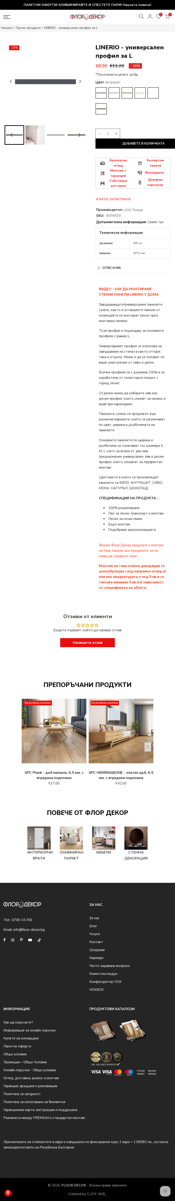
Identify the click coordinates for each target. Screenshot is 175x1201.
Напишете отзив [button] (88, 642)
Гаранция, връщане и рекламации (30, 1086)
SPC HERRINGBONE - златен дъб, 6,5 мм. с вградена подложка (121, 775)
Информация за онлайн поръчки (29, 1030)
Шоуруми (97, 950)
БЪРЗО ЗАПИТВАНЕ (113, 199)
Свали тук (155, 222)
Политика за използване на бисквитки (34, 1102)
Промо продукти (28, 28)
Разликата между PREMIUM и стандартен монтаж (44, 1118)
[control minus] (98, 134)
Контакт (96, 942)
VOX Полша (133, 210)
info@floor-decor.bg (29, 929)
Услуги (94, 934)
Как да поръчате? (18, 1022)
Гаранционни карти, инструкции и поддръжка (40, 1110)
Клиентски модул (103, 973)
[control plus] (117, 134)
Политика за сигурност (22, 1094)
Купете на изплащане (21, 1038)
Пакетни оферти (17, 1046)
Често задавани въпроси (109, 966)
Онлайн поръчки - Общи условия (29, 1070)
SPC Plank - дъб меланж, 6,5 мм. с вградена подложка (54, 775)
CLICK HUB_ (97, 1194)
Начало (7, 28)
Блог (93, 926)
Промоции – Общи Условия (25, 1062)
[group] (35, 135)
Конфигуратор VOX (105, 981)
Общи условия (14, 1054)
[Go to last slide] (11, 81)
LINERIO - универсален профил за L (71, 28)
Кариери (96, 958)
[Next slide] (80, 81)
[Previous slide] (27, 747)
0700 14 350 (22, 920)
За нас (94, 918)
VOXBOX (96, 989)
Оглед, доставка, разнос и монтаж (31, 1078)
